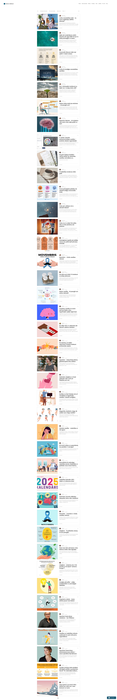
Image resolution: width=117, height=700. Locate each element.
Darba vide (59, 11)
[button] (78, 11)
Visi (37, 11)
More (63, 11)
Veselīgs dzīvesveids (43, 11)
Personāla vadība (52, 11)
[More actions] (78, 15)
